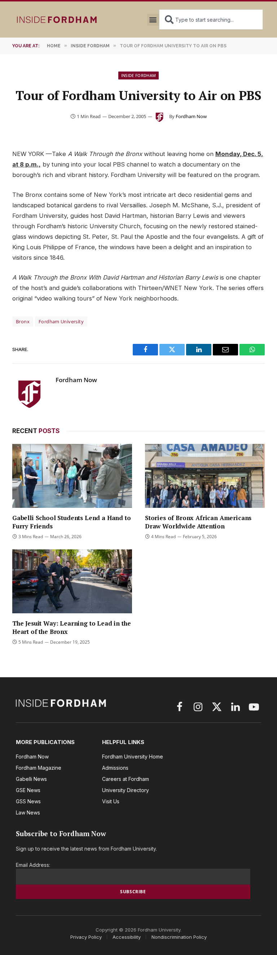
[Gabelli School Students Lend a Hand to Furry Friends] (72, 476)
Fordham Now (191, 116)
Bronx (23, 321)
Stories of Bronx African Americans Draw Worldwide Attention (198, 522)
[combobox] (211, 19)
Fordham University (61, 321)
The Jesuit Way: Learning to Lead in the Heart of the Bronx (71, 627)
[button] (153, 20)
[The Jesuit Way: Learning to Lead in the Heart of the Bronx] (72, 581)
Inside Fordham (138, 75)
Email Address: (33, 865)
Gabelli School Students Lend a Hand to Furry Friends (71, 522)
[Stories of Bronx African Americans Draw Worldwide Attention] (205, 476)
